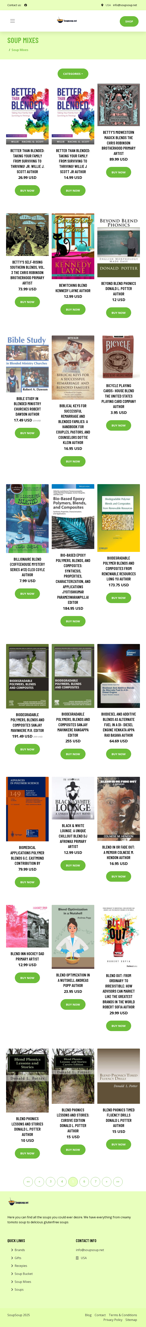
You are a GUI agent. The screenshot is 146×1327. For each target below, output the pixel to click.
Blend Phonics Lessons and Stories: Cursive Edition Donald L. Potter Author (73, 1120)
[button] (28, 1182)
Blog (88, 1315)
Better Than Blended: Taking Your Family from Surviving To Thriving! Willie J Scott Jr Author (73, 161)
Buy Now (27, 190)
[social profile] (26, 5)
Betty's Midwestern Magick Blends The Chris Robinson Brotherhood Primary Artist (119, 142)
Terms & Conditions (123, 1315)
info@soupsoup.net (125, 5)
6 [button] (84, 1181)
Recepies (21, 1266)
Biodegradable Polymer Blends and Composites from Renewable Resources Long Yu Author (119, 568)
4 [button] (62, 1181)
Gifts (18, 1258)
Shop (129, 21)
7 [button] (95, 1181)
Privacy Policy (112, 1320)
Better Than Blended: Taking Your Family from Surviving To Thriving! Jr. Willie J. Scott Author (27, 161)
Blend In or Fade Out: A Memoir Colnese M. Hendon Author (118, 852)
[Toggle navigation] (12, 21)
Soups (19, 1289)
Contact (100, 1315)
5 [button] (73, 1181)
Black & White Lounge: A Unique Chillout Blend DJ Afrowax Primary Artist (73, 836)
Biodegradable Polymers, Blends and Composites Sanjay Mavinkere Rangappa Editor (73, 724)
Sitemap (131, 1320)
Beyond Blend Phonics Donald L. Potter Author (118, 288)
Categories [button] (72, 74)
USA (108, 5)
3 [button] (51, 1181)
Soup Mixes (23, 1282)
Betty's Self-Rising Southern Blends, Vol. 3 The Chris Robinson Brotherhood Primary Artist (27, 272)
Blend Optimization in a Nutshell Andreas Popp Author (73, 980)
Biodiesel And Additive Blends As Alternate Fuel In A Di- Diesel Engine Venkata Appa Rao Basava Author (118, 724)
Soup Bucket (24, 1274)
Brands (20, 1250)
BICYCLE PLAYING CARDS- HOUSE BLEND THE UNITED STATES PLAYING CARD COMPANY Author (119, 396)
